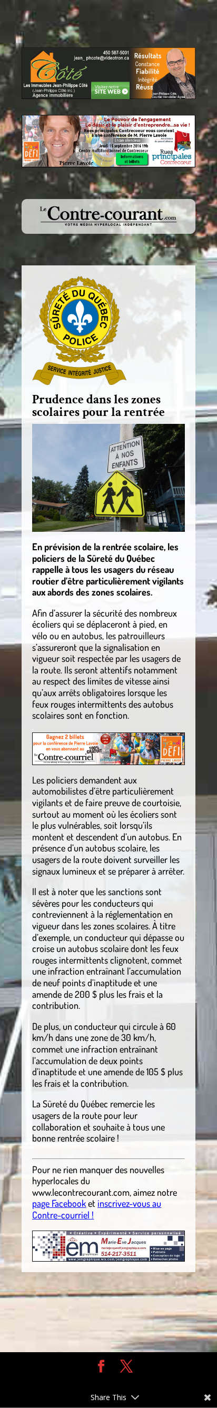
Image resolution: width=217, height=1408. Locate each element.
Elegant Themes (100, 1382)
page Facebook (59, 1203)
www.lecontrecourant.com (81, 1192)
